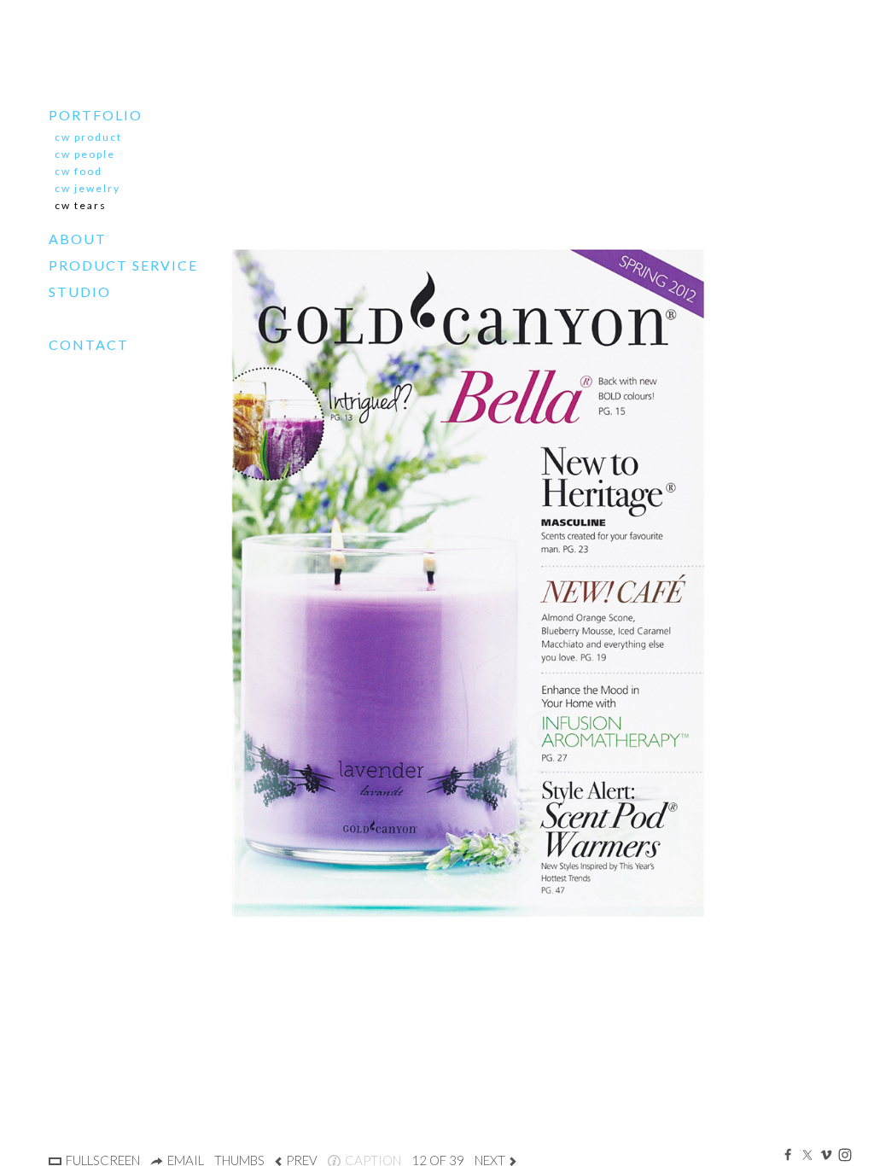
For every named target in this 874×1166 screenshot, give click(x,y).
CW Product (88, 137)
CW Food (78, 171)
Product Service (123, 265)
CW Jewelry (87, 188)
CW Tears (81, 205)
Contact (89, 344)
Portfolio (96, 115)
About (78, 238)
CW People (85, 154)
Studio (80, 291)
